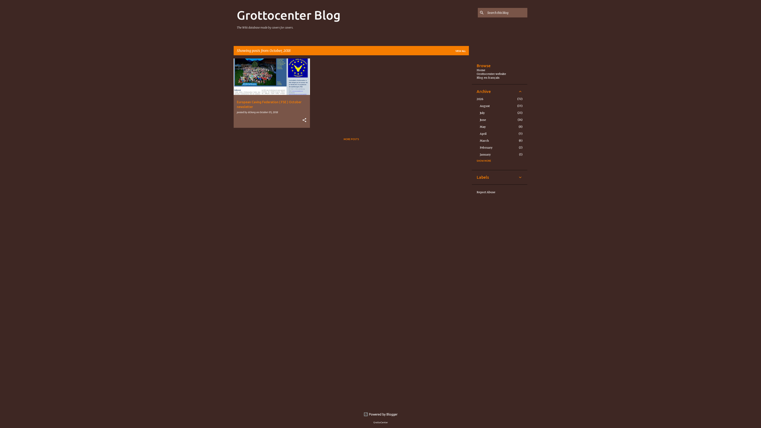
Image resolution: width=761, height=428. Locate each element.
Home (481, 70)
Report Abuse (486, 192)
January (485, 154)
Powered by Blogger (383, 414)
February (486, 147)
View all (460, 51)
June (483, 120)
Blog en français (488, 77)
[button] (304, 120)
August (485, 106)
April (483, 134)
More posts (351, 139)
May (483, 127)
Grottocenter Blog (288, 15)
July (482, 113)
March (484, 140)
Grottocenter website (491, 74)
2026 (480, 99)
